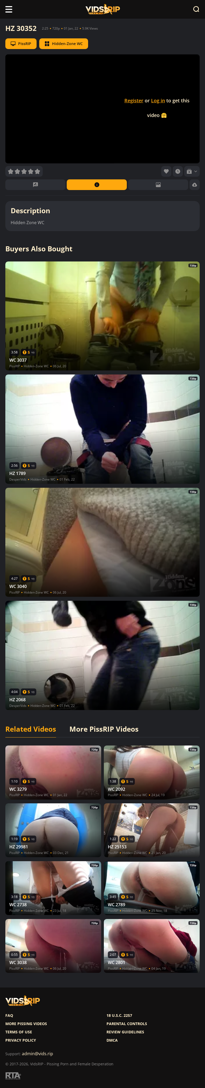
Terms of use (18, 1032)
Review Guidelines (125, 1032)
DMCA (112, 1040)
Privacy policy (20, 1040)
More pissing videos (26, 1023)
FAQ (9, 1015)
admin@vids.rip (37, 1054)
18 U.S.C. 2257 (119, 1015)
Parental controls (127, 1023)
